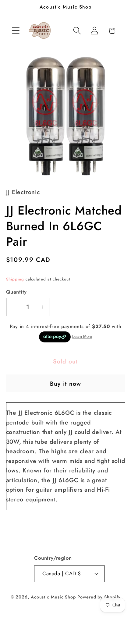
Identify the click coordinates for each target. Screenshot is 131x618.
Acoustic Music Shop (53, 597)
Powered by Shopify (98, 597)
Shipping (15, 279)
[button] (15, 30)
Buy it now (65, 383)
